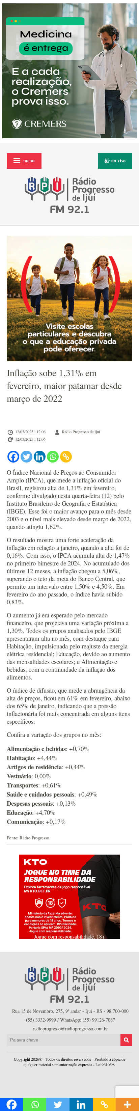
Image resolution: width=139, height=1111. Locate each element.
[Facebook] (13, 457)
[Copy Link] (66, 457)
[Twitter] (26, 457)
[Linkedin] (40, 457)
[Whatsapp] (53, 457)
